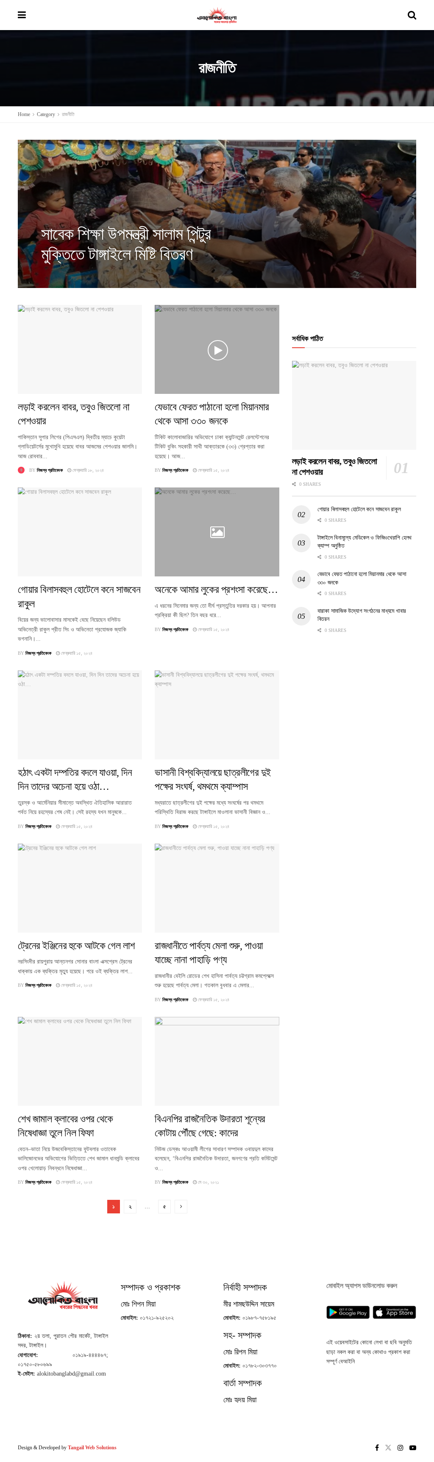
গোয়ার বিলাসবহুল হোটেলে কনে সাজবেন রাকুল (359, 509)
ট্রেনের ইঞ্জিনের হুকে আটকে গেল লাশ (76, 945)
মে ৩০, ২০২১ (208, 1182)
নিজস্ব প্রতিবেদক (62, 274)
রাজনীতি (68, 114)
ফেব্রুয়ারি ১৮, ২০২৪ (87, 470)
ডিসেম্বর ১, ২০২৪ (97, 274)
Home (24, 114)
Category (46, 114)
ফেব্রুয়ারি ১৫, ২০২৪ (213, 470)
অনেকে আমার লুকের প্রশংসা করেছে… (216, 589)
